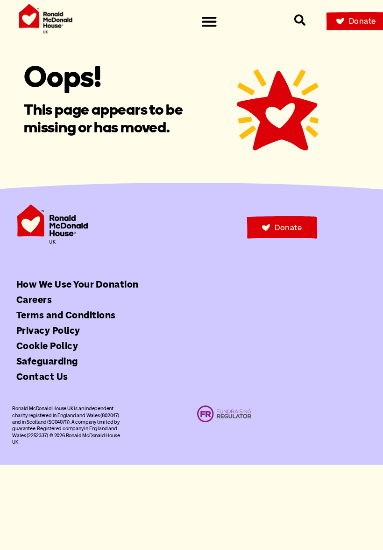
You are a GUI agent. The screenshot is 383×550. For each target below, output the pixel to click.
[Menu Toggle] (209, 21)
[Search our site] (299, 20)
